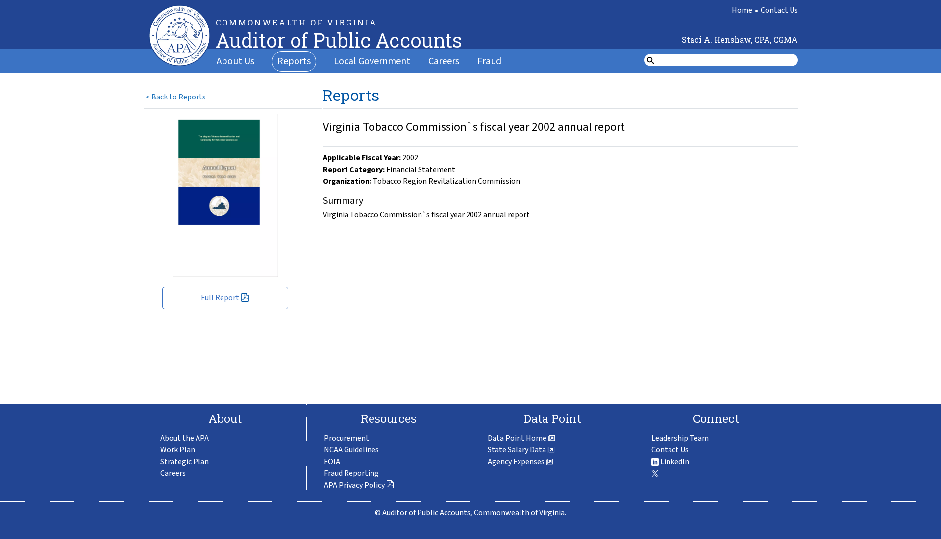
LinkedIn (674, 461)
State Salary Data (517, 449)
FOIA (332, 461)
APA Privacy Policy (354, 485)
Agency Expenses (517, 461)
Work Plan (177, 449)
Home (742, 10)
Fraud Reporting (351, 473)
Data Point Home (518, 438)
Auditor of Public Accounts (339, 40)
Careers (443, 61)
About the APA (184, 438)
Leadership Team (680, 438)
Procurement (346, 438)
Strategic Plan (184, 461)
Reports (294, 61)
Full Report (220, 298)
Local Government (372, 61)
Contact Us (779, 10)
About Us (235, 61)
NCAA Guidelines (351, 449)
